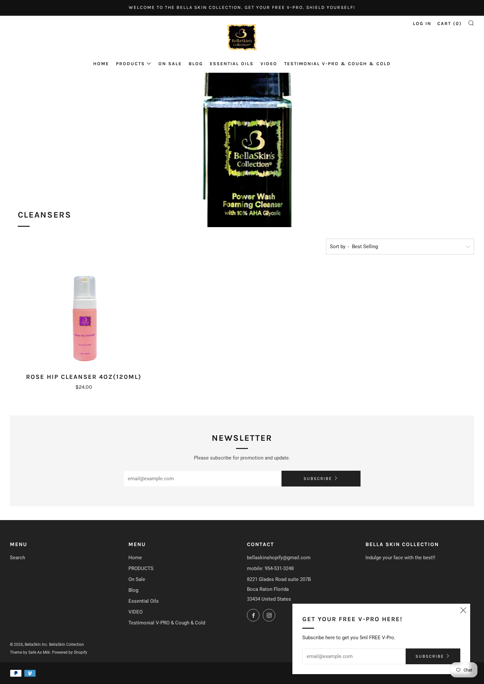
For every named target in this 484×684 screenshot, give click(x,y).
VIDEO (268, 63)
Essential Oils (232, 63)
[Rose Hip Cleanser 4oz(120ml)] (84, 317)
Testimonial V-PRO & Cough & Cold (337, 63)
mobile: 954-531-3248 (270, 568)
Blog (196, 63)
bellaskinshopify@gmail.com (278, 558)
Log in (422, 23)
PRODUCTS (130, 63)
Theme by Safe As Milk (30, 652)
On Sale (170, 63)
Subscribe (318, 478)
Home (101, 63)
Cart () (449, 23)
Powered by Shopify (69, 652)
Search (17, 558)
